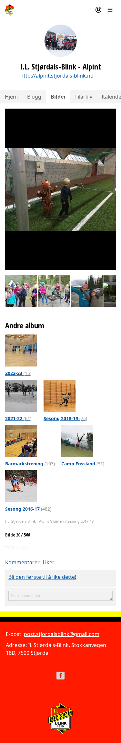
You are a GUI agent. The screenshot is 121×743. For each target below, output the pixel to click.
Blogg (34, 96)
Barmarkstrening (30, 464)
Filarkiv (83, 96)
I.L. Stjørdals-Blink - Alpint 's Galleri (34, 521)
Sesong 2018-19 (65, 418)
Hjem (11, 96)
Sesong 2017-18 (80, 521)
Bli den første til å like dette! (42, 576)
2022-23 (18, 373)
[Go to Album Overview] (21, 350)
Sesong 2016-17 (28, 509)
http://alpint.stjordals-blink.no (57, 75)
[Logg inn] (98, 10)
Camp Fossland (82, 464)
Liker (49, 562)
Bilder (58, 96)
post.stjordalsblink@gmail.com (61, 634)
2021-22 (18, 418)
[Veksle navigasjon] (110, 10)
